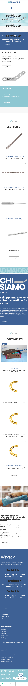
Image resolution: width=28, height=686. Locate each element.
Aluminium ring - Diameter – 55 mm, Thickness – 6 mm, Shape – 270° (14, 403)
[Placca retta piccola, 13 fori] (14, 141)
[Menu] (21, 9)
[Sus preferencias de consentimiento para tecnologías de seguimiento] (2, 683)
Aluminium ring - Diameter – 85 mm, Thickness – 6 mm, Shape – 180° (14, 467)
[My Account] (17, 9)
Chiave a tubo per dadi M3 (14, 220)
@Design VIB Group (5, 674)
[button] (6, 66)
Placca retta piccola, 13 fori (14, 158)
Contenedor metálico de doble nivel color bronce (14, 371)
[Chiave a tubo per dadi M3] (14, 203)
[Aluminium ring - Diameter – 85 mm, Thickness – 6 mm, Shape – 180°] (14, 450)
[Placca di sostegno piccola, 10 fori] (14, 172)
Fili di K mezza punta (14, 250)
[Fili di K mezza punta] (14, 234)
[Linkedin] (2, 601)
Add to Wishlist (25, 132)
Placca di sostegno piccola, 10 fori (14, 189)
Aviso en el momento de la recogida (7, 684)
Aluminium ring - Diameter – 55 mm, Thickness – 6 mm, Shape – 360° (14, 435)
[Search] (5, 9)
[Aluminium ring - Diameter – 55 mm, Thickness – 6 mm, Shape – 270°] (14, 385)
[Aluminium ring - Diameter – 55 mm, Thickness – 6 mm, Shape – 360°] (14, 418)
